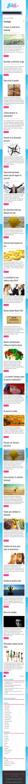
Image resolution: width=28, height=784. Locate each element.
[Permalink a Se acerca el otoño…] (14, 425)
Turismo (6, 753)
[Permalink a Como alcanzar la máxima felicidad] (14, 494)
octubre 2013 (7, 719)
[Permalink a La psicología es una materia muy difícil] (14, 295)
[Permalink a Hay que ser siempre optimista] (14, 460)
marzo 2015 (7, 714)
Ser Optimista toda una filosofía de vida (12, 211)
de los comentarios (9, 763)
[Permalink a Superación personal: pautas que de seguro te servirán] (14, 192)
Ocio (5, 745)
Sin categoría (7, 751)
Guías (5, 741)
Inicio (6, 18)
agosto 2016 (7, 705)
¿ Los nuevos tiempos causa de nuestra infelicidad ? (14, 378)
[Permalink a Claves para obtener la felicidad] (14, 529)
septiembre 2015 (8, 712)
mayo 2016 (6, 707)
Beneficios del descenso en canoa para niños (14, 694)
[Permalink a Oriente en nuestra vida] (14, 595)
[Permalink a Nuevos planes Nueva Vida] (14, 325)
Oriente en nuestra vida (12, 580)
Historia (6, 743)
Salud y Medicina (8, 750)
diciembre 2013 (7, 716)
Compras (6, 736)
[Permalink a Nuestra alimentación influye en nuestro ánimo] (14, 359)
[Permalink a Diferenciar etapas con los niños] (14, 661)
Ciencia (6, 734)
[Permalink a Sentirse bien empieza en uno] (14, 260)
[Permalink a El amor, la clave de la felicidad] (14, 44)
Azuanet (20, 782)
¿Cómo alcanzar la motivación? (10, 114)
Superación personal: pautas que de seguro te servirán (12, 175)
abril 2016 (6, 709)
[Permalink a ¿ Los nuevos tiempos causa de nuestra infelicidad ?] (14, 394)
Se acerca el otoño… (11, 411)
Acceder (6, 760)
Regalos (6, 748)
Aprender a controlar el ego (14, 61)
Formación (6, 739)
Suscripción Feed (23, 21)
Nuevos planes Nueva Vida (13, 310)
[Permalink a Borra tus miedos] (14, 626)
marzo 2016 (7, 711)
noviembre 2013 (7, 717)
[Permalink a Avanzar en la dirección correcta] (14, 155)
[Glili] (15, 7)
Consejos (6, 738)
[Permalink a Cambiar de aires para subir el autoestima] (14, 563)
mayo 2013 (6, 726)
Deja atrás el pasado (11, 80)
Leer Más (6, 56)
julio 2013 (6, 723)
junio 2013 (6, 724)
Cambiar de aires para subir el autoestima (12, 548)
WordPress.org (7, 765)
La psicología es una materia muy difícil (11, 279)
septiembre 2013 (8, 721)
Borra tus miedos (10, 612)
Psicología (6, 746)
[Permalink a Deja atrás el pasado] (14, 95)
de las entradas (8, 761)
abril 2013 (6, 728)
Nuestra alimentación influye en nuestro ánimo (13, 343)
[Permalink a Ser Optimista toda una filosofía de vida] (14, 227)
